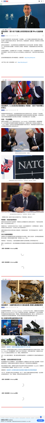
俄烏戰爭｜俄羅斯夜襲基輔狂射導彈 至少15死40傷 (18, 347)
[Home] (5, 1)
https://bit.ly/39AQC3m (30, 57)
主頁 (3, 29)
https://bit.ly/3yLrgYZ (22, 62)
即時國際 (9, 29)
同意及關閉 (40, 420)
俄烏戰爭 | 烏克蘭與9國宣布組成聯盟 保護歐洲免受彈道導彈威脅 (22, 370)
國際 (6, 29)
